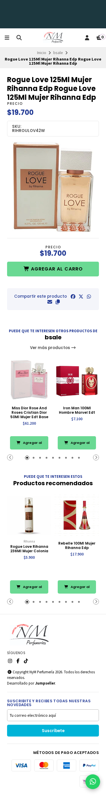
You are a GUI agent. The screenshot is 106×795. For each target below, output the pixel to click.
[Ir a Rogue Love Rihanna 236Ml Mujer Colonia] (29, 515)
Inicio (41, 52)
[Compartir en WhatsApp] (89, 296)
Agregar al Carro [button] (32, 444)
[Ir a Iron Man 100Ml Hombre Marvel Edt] (77, 380)
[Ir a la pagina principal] (53, 38)
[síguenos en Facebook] (18, 660)
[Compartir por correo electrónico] (50, 301)
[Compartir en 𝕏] (81, 296)
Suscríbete (53, 731)
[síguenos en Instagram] (10, 660)
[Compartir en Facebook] (73, 296)
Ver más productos (50, 348)
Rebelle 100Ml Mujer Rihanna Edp (76, 545)
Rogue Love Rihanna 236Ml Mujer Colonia (29, 548)
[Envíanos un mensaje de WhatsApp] (92, 781)
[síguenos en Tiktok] (26, 660)
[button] (58, 301)
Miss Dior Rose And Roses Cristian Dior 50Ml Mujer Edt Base (29, 412)
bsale (58, 52)
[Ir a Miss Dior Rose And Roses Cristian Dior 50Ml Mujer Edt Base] (29, 380)
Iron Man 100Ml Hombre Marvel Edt (77, 410)
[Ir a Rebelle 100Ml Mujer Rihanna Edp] (77, 515)
